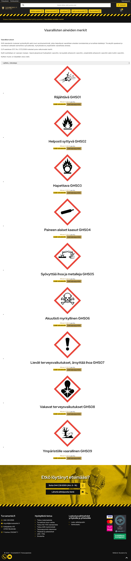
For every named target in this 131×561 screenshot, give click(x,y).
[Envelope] (9, 556)
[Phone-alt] (4, 556)
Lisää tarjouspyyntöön (74, 104)
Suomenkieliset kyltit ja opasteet (32, 19)
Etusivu (5, 19)
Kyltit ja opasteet (14, 19)
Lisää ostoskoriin (59, 104)
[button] (37, 11)
